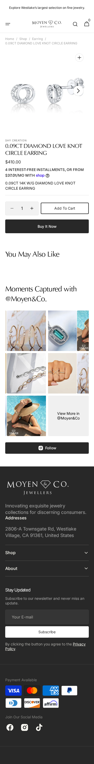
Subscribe (47, 632)
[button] (8, 24)
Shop (23, 39)
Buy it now (47, 226)
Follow (50, 448)
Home (9, 39)
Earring (37, 39)
